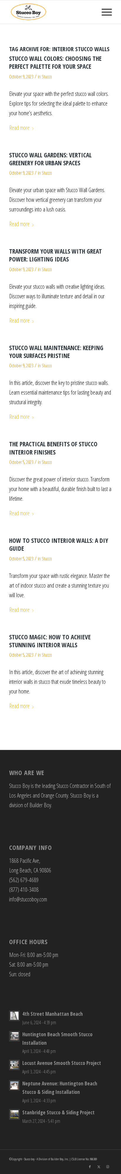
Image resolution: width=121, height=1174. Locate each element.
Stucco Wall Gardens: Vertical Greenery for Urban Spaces (50, 159)
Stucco (47, 76)
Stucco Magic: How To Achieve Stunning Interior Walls (50, 641)
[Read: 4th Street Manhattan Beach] (14, 1016)
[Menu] (104, 12)
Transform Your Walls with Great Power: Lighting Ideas (55, 255)
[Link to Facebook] (89, 1166)
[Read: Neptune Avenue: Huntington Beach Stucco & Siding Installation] (14, 1085)
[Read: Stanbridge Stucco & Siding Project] (14, 1114)
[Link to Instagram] (107, 1166)
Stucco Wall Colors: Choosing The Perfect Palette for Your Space (55, 62)
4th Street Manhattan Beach (52, 1014)
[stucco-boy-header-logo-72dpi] (50, 12)
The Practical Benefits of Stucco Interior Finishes (53, 448)
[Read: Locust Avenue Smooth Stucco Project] (14, 1065)
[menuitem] (104, 12)
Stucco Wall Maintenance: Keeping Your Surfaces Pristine (56, 352)
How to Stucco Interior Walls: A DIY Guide (58, 544)
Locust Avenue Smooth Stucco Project (61, 1063)
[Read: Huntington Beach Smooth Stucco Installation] (14, 1036)
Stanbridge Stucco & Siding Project (58, 1112)
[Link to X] (98, 1166)
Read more (19, 128)
